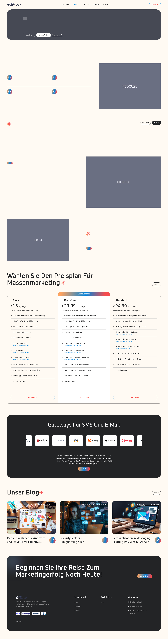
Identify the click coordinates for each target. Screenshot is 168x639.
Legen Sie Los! (144, 576)
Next (155, 123)
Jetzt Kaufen (32, 397)
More (155, 284)
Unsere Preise (43, 35)
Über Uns (95, 5)
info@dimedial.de (136, 602)
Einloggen (155, 5)
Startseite (65, 5)
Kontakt (106, 5)
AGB (102, 602)
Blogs (76, 602)
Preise (86, 5)
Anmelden (29, 35)
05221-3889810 (136, 606)
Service (75, 5)
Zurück (147, 123)
